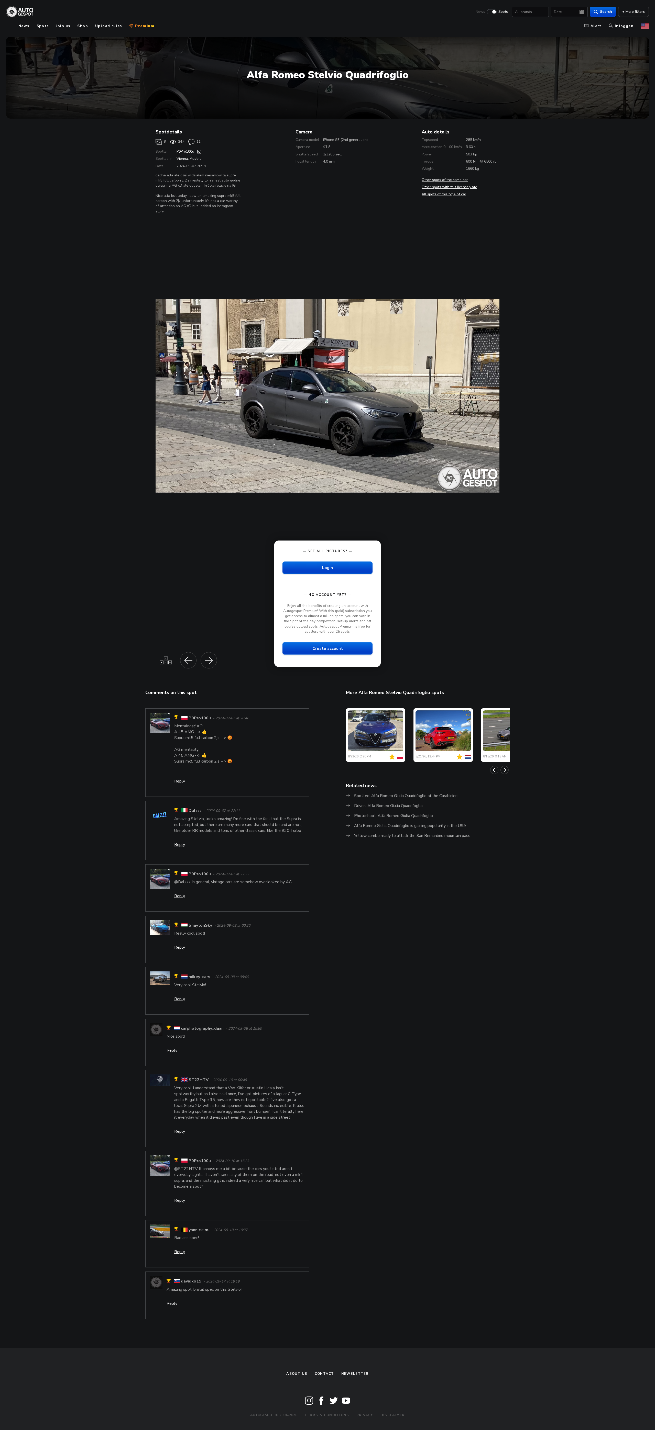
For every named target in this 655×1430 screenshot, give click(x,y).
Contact (324, 1373)
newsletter (355, 1373)
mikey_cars (199, 977)
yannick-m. (199, 1230)
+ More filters (633, 11)
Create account (327, 648)
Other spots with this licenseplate (449, 187)
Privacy (364, 1415)
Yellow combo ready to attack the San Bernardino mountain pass (412, 835)
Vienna (182, 158)
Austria (196, 158)
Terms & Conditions (326, 1415)
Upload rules (108, 26)
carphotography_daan (202, 1028)
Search (606, 11)
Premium (144, 26)
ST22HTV (199, 1080)
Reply (179, 781)
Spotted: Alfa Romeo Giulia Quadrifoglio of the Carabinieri (405, 796)
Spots (503, 12)
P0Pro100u (185, 151)
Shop (82, 26)
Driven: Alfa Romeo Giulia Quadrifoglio (388, 806)
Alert (596, 26)
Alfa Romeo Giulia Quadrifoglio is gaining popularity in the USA (410, 826)
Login (327, 567)
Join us (63, 26)
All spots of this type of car (444, 194)
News (480, 12)
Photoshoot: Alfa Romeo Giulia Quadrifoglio (393, 816)
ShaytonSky (200, 925)
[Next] (504, 770)
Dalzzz (195, 811)
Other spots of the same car (445, 179)
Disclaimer (392, 1415)
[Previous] (494, 770)
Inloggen (624, 26)
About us (296, 1373)
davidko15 (191, 1281)
